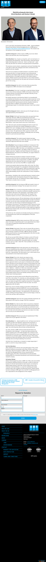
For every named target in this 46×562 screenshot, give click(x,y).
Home (3, 426)
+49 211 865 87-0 (31, 441)
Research (6, 433)
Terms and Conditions (10, 456)
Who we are (5, 428)
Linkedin (25, 444)
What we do (5, 431)
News (3, 438)
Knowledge (5, 435)
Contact (4, 447)
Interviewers (7, 445)
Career (4, 440)
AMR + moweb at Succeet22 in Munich (34, 380)
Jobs (4, 442)
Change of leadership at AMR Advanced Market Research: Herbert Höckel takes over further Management (11, 382)
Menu (42, 2)
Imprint (5, 454)
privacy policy (35, 414)
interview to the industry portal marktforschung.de (18, 48)
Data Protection (8, 452)
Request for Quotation (10, 449)
